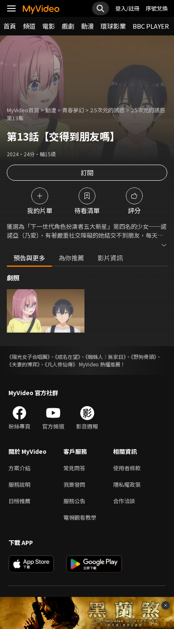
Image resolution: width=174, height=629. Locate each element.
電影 (48, 26)
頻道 (29, 26)
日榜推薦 (19, 501)
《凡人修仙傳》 (61, 364)
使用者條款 (127, 468)
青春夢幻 (73, 110)
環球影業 (113, 26)
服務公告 (74, 501)
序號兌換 (157, 8)
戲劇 (68, 26)
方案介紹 (19, 468)
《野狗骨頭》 (143, 356)
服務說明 (19, 484)
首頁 (9, 26)
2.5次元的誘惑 (107, 110)
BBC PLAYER (151, 26)
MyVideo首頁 (23, 110)
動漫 (87, 26)
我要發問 (74, 484)
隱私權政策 (127, 484)
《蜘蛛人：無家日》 (105, 356)
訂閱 (87, 172)
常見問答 (74, 468)
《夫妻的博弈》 (23, 364)
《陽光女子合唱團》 (28, 356)
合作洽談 (124, 501)
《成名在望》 (67, 356)
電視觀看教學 (79, 517)
